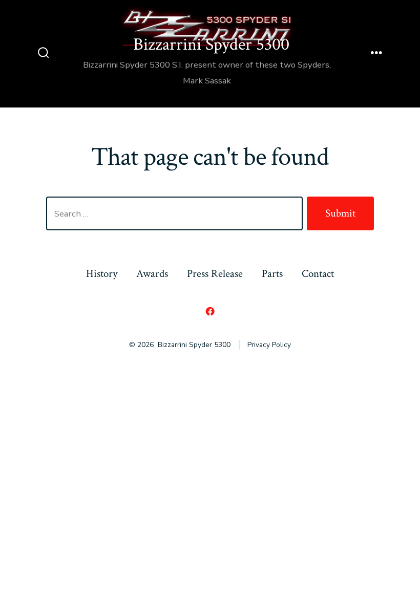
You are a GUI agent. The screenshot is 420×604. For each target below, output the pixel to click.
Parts (272, 274)
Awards (152, 274)
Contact (318, 274)
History (101, 274)
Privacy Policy (269, 345)
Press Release (215, 274)
